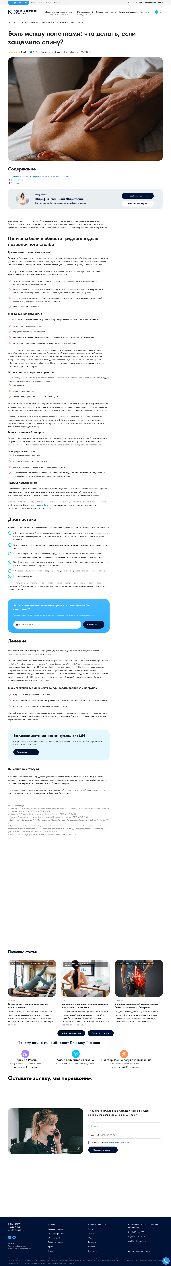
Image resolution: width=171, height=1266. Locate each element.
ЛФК (10, 776)
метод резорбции (59, 14)
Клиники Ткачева (43, 505)
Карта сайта (12, 1244)
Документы (92, 1251)
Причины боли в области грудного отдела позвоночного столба (40, 176)
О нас (65, 3)
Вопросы (57, 3)
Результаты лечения (128, 12)
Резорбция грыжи (55, 1229)
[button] (138, 204)
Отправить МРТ (54, 1238)
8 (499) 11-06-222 (136, 1232)
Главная (11, 22)
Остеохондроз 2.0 (85, 12)
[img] (161, 12)
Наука (41, 3)
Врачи (50, 1246)
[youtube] (14, 1237)
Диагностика (17, 179)
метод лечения (85, 14)
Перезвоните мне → (103, 1150)
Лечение (15, 183)
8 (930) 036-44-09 (136, 1236)
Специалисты (102, 12)
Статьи (33, 3)
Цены (113, 12)
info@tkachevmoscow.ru (154, 3)
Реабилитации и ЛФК (97, 1224)
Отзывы (49, 3)
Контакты (144, 12)
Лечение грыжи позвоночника (58, 12)
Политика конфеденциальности (18, 1246)
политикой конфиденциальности (116, 1142)
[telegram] (9, 1237)
